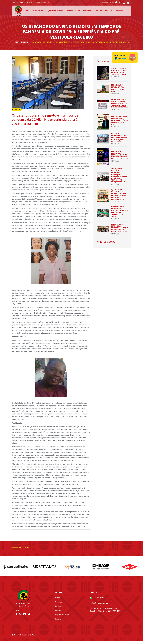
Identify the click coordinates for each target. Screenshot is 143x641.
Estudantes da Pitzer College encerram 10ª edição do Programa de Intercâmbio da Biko (119, 228)
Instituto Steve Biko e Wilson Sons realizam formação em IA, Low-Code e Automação (119, 137)
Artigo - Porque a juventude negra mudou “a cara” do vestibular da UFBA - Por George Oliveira (119, 103)
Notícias (98, 11)
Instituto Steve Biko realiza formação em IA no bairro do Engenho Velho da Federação (119, 155)
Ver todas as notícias (106, 242)
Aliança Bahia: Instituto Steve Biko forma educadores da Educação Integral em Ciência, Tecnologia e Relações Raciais (119, 175)
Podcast (108, 11)
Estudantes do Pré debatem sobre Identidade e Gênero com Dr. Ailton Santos (119, 120)
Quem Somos (38, 11)
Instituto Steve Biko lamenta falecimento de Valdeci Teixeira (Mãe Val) (117, 88)
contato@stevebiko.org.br (22, 3)
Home (27, 11)
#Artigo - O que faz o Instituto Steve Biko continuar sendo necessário (119, 71)
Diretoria (87, 11)
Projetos (58, 606)
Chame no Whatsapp (42, 3)
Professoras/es (73, 11)
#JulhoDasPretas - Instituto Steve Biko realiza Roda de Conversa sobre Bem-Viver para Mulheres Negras (119, 194)
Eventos (58, 610)
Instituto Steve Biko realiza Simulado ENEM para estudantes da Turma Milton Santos (119, 211)
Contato (119, 11)
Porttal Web (31, 635)
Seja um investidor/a (55, 11)
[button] (120, 548)
